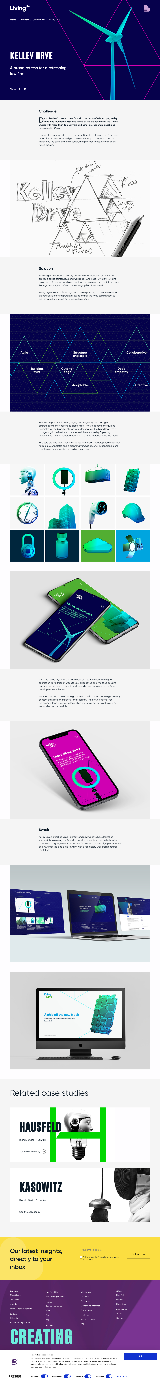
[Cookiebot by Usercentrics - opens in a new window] (15, 1376)
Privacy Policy (103, 1257)
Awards (13, 1304)
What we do (86, 1292)
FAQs (83, 1324)
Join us (119, 1313)
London (119, 1299)
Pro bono (85, 1315)
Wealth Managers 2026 (20, 1322)
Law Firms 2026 (52, 1292)
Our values (85, 1301)
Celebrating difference (90, 1306)
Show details (122, 1376)
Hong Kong (121, 1304)
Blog (47, 1320)
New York (120, 1295)
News (48, 1310)
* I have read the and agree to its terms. (101, 1258)
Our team (85, 1296)
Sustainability (86, 1310)
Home (13, 19)
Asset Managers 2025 (55, 1296)
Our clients (14, 1299)
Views (48, 1315)
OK (140, 1356)
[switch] (67, 1376)
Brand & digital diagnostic (21, 1309)
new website (90, 837)
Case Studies (39, 19)
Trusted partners (88, 1319)
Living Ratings (16, 1318)
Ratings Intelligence (54, 1306)
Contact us (121, 1318)
